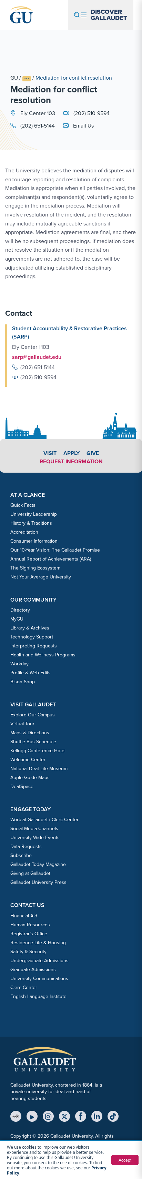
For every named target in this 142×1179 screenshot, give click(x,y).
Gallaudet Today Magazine (38, 864)
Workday (19, 663)
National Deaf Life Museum (39, 768)
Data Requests (26, 846)
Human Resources (30, 924)
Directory (20, 609)
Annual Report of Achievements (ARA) (50, 558)
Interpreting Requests (33, 645)
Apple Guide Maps (30, 777)
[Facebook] (80, 1116)
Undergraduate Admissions (39, 960)
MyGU (16, 618)
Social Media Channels (34, 828)
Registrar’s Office (28, 933)
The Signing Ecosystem (35, 567)
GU (14, 77)
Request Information (71, 461)
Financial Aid (23, 915)
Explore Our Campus (32, 714)
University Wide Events (35, 837)
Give (93, 453)
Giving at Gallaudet (30, 873)
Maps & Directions (29, 732)
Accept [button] (125, 1160)
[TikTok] (113, 1116)
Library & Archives (29, 627)
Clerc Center (23, 987)
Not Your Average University (40, 576)
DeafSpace (21, 786)
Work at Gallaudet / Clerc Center (44, 819)
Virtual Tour (22, 723)
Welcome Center (27, 759)
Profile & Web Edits (30, 672)
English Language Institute (38, 996)
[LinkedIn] (96, 1116)
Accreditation (24, 531)
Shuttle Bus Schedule (33, 741)
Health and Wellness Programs (42, 654)
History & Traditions (31, 523)
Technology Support (31, 636)
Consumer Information (34, 540)
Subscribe (21, 855)
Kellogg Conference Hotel (37, 750)
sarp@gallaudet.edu (36, 357)
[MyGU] (15, 1116)
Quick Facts (23, 505)
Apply (71, 453)
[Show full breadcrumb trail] (26, 78)
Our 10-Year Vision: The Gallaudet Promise (55, 549)
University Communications (39, 978)
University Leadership (33, 514)
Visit (50, 453)
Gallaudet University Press (38, 882)
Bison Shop (22, 681)
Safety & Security (28, 951)
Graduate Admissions (33, 969)
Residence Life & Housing (38, 942)
